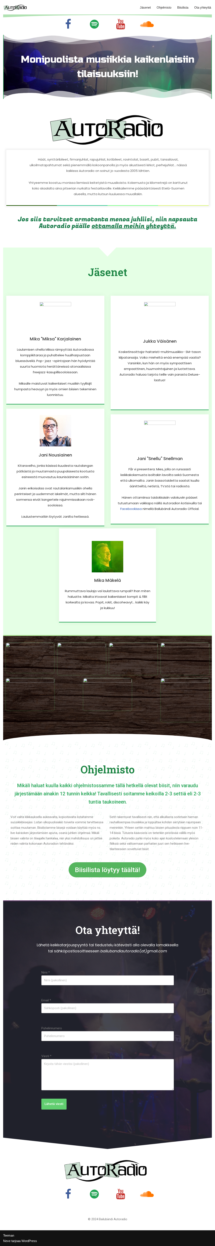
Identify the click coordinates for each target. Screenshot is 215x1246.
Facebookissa (131, 509)
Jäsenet (145, 7)
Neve (6, 1241)
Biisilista (182, 7)
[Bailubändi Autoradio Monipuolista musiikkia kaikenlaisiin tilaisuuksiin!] (15, 7)
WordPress (29, 1241)
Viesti (46, 1056)
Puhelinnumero (51, 1028)
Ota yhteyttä (202, 7)
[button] (107, 869)
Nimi (45, 972)
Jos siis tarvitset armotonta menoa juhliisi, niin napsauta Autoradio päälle (107, 223)
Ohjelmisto (164, 7)
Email (46, 1000)
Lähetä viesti (54, 1104)
